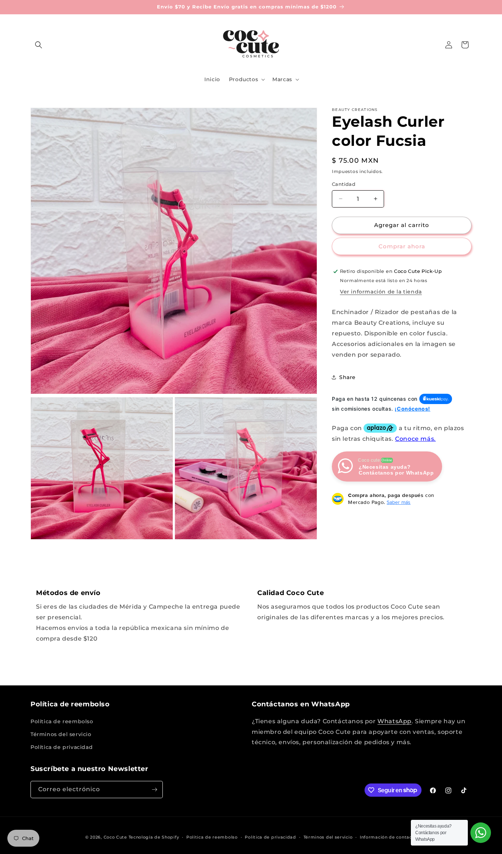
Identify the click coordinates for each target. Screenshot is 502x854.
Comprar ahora (402, 246)
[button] (39, 45)
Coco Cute (115, 837)
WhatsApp (394, 721)
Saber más (398, 502)
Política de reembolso (62, 721)
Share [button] (347, 377)
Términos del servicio (61, 734)
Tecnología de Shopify (154, 837)
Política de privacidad (62, 747)
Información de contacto (388, 836)
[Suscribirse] (154, 789)
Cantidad (343, 184)
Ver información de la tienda (381, 291)
